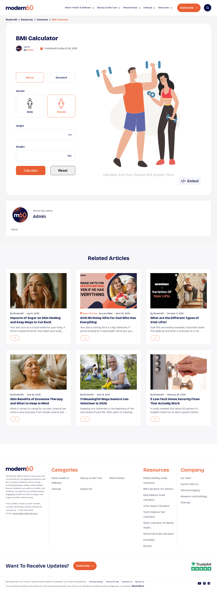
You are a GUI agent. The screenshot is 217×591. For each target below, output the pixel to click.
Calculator (42, 20)
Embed (193, 181)
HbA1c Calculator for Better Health (158, 525)
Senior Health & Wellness (60, 480)
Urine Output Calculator (156, 506)
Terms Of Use (112, 581)
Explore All (86, 489)
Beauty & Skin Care (91, 478)
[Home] (19, 468)
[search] (207, 7)
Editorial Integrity (190, 490)
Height (20, 125)
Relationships (116, 478)
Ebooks (147, 546)
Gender (20, 91)
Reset (62, 170)
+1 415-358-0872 (25, 510)
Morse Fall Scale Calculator (158, 533)
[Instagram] (204, 584)
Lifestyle (56, 489)
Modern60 (11, 20)
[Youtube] (199, 584)
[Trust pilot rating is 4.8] (201, 566)
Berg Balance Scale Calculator (154, 497)
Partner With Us (189, 484)
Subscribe (187, 7)
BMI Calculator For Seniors (158, 489)
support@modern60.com (24, 513)
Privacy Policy (96, 581)
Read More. (138, 586)
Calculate (31, 170)
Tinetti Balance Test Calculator (154, 514)
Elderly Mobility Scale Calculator (155, 480)
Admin (30, 50)
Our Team (186, 478)
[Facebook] (209, 584)
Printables (149, 540)
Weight (20, 146)
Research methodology (194, 496)
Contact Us (127, 581)
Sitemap (185, 502)
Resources (27, 20)
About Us (139, 581)
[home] (19, 7)
